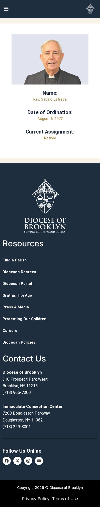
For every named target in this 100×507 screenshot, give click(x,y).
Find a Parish (15, 260)
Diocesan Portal (17, 283)
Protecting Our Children (24, 319)
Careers (10, 330)
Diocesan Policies (19, 342)
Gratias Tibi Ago (17, 295)
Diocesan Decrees (19, 272)
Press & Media (16, 307)
